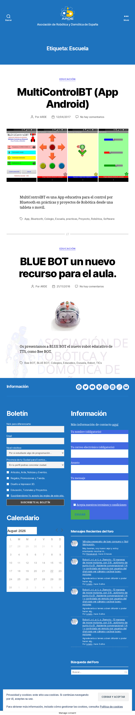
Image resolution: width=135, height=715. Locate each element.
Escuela (60, 218)
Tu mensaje (78, 478)
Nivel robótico (14, 447)
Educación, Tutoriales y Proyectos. (28, 490)
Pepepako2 (91, 554)
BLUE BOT (43, 362)
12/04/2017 (63, 117)
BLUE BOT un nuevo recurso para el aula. (67, 267)
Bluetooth (37, 218)
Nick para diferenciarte (19, 424)
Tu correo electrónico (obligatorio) (92, 447)
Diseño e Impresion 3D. (22, 484)
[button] (113, 697)
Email (9, 436)
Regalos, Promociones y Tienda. (27, 478)
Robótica (96, 218)
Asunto (75, 462)
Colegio (49, 218)
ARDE (43, 117)
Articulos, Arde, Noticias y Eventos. (28, 472)
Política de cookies (111, 706)
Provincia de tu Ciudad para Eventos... (27, 459)
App (26, 218)
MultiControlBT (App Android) (67, 97)
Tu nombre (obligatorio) (86, 432)
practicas (71, 218)
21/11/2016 (63, 286)
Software (109, 218)
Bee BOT (29, 362)
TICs (99, 362)
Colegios (56, 362)
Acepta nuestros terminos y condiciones (101, 505)
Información (17, 386)
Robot (91, 362)
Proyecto (84, 218)
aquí (115, 425)
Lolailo (89, 584)
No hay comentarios (92, 117)
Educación (67, 79)
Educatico (69, 362)
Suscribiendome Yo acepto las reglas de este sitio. (37, 495)
